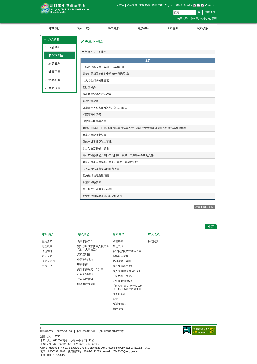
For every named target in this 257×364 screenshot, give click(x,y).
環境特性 (47, 251)
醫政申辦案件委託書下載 (97, 141)
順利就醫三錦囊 (122, 261)
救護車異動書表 (92, 182)
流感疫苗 (205, 18)
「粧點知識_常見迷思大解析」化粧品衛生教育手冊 (128, 287)
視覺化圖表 (119, 293)
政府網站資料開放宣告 (111, 331)
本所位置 (47, 256)
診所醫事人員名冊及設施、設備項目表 (105, 107)
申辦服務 (82, 264)
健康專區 (143, 28)
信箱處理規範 (85, 279)
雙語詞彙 (181, 5)
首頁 (87, 51)
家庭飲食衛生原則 (123, 265)
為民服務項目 (85, 241)
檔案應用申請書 (92, 114)
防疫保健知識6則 (122, 280)
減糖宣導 (118, 241)
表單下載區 (84, 28)
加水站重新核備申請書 (96, 148)
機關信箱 (157, 5)
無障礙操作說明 (85, 331)
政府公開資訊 (85, 274)
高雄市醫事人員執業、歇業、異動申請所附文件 (110, 161)
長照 (214, 18)
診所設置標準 (90, 100)
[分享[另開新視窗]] (209, 5)
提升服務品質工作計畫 (90, 269)
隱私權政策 (46, 331)
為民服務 (114, 28)
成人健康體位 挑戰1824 (126, 271)
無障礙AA (204, 330)
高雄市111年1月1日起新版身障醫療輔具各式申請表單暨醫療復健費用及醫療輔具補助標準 (134, 127)
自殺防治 (118, 246)
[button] (199, 12)
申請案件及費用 (86, 283)
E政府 (187, 330)
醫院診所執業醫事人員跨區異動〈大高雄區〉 (93, 248)
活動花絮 (173, 28)
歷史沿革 (47, 241)
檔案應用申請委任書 (94, 121)
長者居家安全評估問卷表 (97, 94)
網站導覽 (132, 5)
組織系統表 (48, 261)
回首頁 (120, 5)
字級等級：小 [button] (194, 5)
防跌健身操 (89, 87)
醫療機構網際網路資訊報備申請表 (102, 196)
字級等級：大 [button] (202, 5)
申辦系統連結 (85, 259)
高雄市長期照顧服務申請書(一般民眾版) (106, 73)
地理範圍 (47, 246)
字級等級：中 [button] (198, 5)
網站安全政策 (65, 331)
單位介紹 (47, 265)
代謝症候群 (119, 303)
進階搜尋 (210, 12)
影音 (115, 298)
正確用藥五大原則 (123, 275)
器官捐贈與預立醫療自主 (127, 251)
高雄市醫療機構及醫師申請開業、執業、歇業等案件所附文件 (118, 155)
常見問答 (144, 5)
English (169, 5)
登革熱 (194, 18)
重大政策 (202, 28)
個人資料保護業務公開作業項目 (101, 168)
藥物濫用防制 (120, 256)
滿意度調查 (83, 254)
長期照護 (153, 241)
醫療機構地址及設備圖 (96, 175)
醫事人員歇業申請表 (94, 134)
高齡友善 (118, 308)
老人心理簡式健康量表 (96, 80)
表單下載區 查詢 (204, 207)
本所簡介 (55, 28)
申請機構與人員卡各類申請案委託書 (104, 66)
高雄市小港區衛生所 (69, 8)
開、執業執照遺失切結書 (97, 189)
